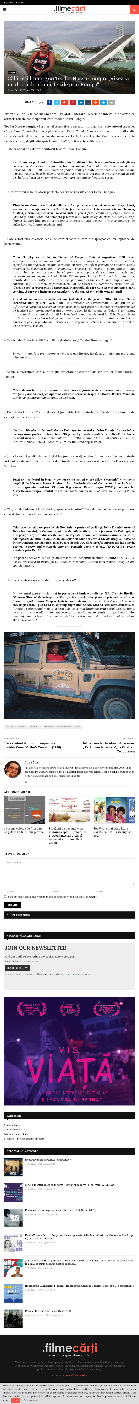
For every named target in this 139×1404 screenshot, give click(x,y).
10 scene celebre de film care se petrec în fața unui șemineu (24, 830)
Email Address (13, 961)
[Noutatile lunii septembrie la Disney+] (13, 1167)
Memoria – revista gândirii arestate (24, 1138)
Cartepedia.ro (12, 1124)
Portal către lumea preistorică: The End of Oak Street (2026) (60, 1210)
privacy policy (53, 973)
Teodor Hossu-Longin (68, 727)
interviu (48, 727)
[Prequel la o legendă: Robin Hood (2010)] (13, 1319)
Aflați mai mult (30, 1400)
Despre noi (8, 2)
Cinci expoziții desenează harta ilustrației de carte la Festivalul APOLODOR (70, 1184)
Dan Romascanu (36, 1315)
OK (15, 1400)
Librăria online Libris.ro (17, 1134)
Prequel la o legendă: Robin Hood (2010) (48, 1311)
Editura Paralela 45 (15, 1129)
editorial (35, 727)
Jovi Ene (15, 90)
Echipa (19, 2)
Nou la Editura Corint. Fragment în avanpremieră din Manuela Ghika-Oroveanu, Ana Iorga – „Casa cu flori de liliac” (79, 1237)
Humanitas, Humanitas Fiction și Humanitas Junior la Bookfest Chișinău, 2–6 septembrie (79, 1285)
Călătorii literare (16, 727)
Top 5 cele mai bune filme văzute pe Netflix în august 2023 (112, 832)
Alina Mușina (34, 1214)
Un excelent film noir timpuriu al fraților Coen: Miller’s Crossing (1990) (32, 745)
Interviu (11, 72)
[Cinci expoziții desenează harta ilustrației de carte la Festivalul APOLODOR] (13, 1192)
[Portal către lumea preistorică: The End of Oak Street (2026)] (13, 1218)
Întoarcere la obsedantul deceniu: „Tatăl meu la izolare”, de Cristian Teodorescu (109, 747)
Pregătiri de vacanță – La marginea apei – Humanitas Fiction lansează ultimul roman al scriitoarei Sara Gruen (67, 835)
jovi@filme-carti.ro (76, 1375)
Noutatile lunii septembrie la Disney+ (48, 1159)
